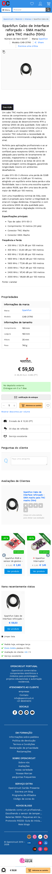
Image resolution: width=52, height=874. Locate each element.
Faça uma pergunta (21, 459)
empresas (24, 691)
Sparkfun (26, 310)
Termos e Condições (24, 744)
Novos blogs (24, 805)
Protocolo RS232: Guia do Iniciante (24, 820)
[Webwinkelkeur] (26, 860)
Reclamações (24, 751)
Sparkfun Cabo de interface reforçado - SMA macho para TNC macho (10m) (34, 496)
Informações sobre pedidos (24, 737)
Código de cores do (23, 799)
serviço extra (24, 783)
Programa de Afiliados (24, 795)
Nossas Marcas (24, 773)
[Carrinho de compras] (46, 4)
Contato (24, 695)
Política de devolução (23, 740)
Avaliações (24, 766)
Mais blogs (24, 824)
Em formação (24, 732)
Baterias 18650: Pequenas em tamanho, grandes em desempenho (24, 817)
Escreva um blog (24, 791)
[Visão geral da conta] (38, 4)
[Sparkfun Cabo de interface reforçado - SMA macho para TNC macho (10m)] (12, 505)
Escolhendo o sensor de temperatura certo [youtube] (24, 813)
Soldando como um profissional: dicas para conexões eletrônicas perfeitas (24, 809)
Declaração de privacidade (24, 748)
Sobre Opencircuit (23, 758)
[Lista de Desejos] (29, 4)
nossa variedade (24, 769)
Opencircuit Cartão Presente (23, 788)
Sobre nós (23, 762)
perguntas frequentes (24, 777)
